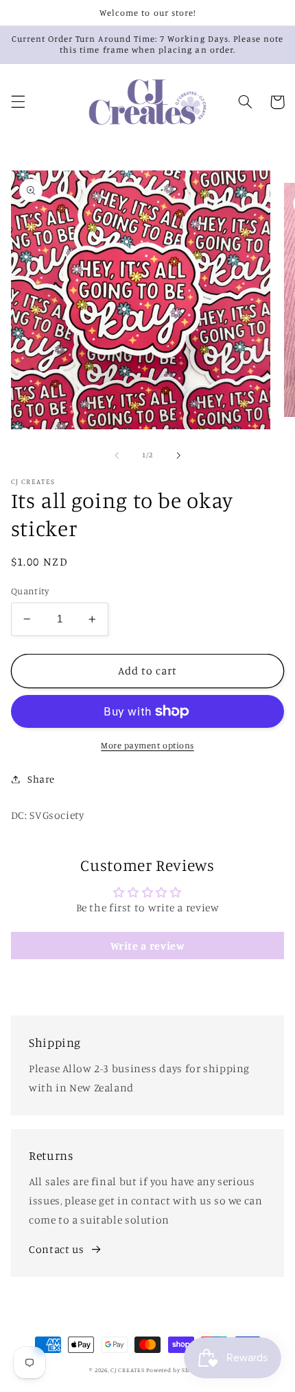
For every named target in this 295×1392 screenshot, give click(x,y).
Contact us (56, 1249)
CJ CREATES (127, 1370)
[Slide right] (178, 455)
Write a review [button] (147, 945)
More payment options (147, 745)
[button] (18, 102)
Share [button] (41, 779)
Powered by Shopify (175, 1370)
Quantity (30, 590)
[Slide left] (117, 455)
